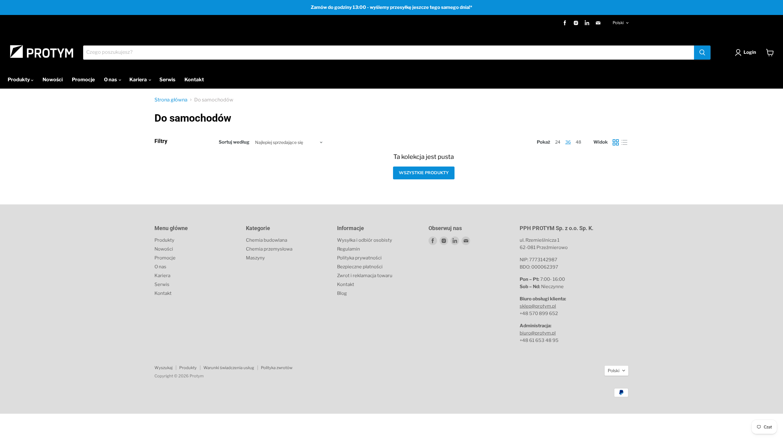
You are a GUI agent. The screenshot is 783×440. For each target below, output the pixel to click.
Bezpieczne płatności (360, 267)
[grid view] (615, 142)
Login (750, 52)
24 (557, 142)
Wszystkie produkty (424, 173)
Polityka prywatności (359, 258)
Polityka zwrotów (276, 367)
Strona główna (170, 100)
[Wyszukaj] (702, 53)
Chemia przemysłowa (269, 249)
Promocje (83, 79)
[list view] (624, 142)
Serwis (167, 79)
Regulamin (348, 249)
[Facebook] (565, 23)
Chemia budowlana (266, 240)
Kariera (138, 79)
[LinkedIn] (587, 23)
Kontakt (194, 79)
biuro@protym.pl (538, 333)
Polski (618, 22)
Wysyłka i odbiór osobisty (364, 240)
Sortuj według (234, 142)
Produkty (19, 79)
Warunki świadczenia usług (228, 367)
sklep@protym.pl (538, 306)
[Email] (598, 23)
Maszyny (255, 258)
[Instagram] (576, 23)
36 (568, 142)
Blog (342, 293)
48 (578, 142)
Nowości (53, 79)
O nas (111, 79)
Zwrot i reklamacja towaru (364, 275)
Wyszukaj (163, 367)
